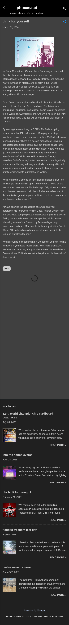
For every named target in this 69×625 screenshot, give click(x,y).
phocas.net (27, 7)
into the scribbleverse (17, 455)
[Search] (64, 9)
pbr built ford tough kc (18, 492)
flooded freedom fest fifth (20, 529)
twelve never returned (17, 567)
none (6, 268)
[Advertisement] (34, 371)
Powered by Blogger (34, 610)
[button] (64, 22)
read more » (58, 445)
